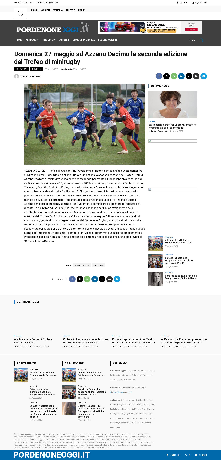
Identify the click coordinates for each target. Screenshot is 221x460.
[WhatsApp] (174, 76)
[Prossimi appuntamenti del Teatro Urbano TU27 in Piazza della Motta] (135, 320)
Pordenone (21, 69)
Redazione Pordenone (158, 131)
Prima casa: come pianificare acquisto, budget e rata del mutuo (42, 392)
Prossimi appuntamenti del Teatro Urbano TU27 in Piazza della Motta (133, 341)
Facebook (175, 455)
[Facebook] (177, 3)
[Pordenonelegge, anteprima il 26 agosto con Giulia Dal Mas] (155, 279)
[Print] (196, 76)
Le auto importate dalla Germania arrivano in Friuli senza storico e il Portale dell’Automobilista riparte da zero (44, 411)
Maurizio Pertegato (31, 76)
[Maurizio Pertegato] (17, 76)
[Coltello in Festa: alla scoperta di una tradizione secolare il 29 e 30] (155, 261)
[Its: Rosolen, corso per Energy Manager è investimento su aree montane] (172, 104)
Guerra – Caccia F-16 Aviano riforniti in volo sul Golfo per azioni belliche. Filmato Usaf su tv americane (91, 411)
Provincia (36, 69)
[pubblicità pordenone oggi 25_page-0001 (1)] (172, 141)
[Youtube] (185, 3)
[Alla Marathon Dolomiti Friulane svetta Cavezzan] (155, 243)
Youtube (203, 455)
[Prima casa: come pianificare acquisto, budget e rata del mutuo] (21, 392)
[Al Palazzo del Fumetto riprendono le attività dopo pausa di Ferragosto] (184, 320)
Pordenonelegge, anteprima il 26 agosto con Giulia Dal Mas (181, 277)
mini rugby (98, 265)
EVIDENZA (169, 272)
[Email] (189, 76)
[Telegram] (203, 76)
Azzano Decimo (82, 265)
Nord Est (152, 121)
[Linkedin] (181, 76)
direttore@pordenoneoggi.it (121, 392)
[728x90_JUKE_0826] (150, 32)
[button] (198, 40)
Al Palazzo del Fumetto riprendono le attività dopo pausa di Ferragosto (184, 341)
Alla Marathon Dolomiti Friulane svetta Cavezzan (178, 241)
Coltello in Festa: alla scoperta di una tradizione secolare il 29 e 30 (179, 261)
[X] (181, 3)
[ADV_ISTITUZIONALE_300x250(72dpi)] (172, 190)
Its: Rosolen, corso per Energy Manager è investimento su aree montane (172, 126)
